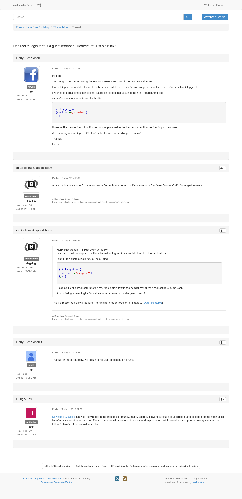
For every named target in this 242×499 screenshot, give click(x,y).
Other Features (153, 302)
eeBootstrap (22, 4)
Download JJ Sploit (63, 416)
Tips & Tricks (61, 27)
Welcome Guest (214, 5)
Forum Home (24, 27)
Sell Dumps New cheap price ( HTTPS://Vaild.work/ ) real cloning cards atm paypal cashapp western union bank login (136, 465)
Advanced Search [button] (214, 17)
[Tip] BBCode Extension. (58, 465)
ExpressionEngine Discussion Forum (42, 478)
